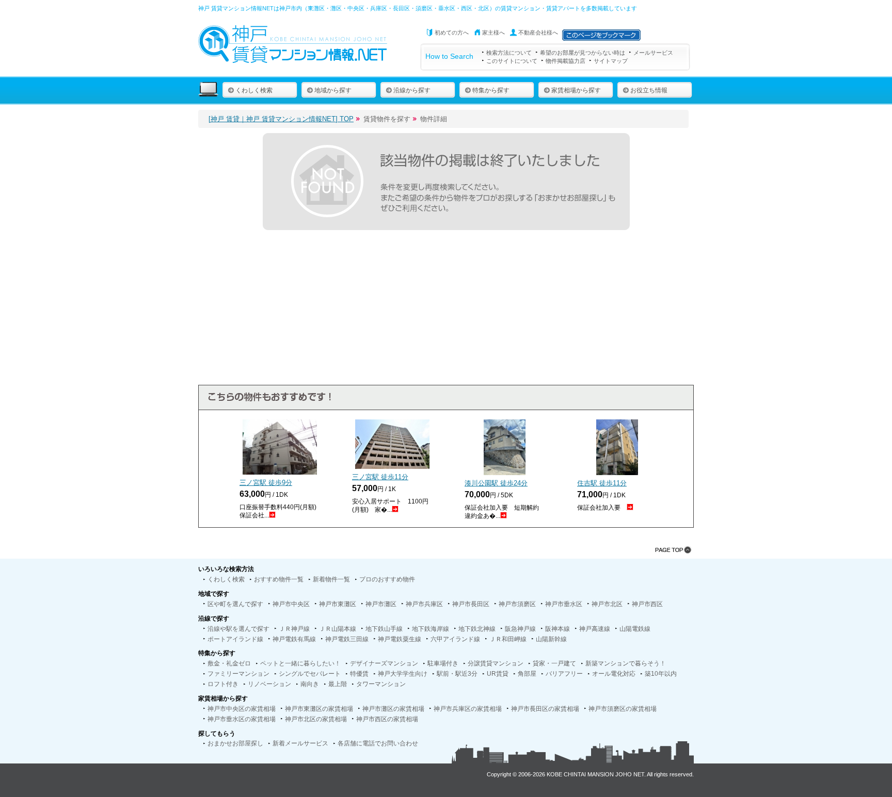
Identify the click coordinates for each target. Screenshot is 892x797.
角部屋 (527, 673)
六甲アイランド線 (455, 639)
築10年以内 (661, 673)
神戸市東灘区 (337, 604)
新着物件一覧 (331, 579)
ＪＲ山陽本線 (337, 628)
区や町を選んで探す (235, 604)
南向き (309, 684)
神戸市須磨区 (517, 604)
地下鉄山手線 (384, 628)
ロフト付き (223, 684)
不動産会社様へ (538, 32)
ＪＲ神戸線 (294, 628)
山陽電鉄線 (634, 628)
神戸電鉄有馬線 (294, 639)
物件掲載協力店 (565, 61)
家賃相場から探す (576, 90)
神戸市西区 (647, 604)
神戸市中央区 (291, 604)
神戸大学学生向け (402, 673)
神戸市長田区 (470, 604)
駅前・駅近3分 (457, 673)
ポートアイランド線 (235, 639)
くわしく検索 (254, 90)
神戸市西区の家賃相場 (387, 719)
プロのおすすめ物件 (387, 579)
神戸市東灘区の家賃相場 (319, 708)
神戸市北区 (607, 604)
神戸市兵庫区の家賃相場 (468, 708)
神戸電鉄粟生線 (399, 639)
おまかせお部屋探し (235, 743)
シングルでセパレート (310, 673)
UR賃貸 (497, 673)
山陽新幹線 (551, 639)
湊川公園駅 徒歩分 (496, 483)
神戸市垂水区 (563, 604)
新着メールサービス (300, 743)
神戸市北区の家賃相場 (316, 719)
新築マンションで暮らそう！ (625, 663)
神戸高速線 (594, 628)
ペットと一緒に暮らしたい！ (300, 663)
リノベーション (269, 684)
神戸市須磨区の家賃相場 (622, 708)
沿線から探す (412, 90)
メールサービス (653, 53)
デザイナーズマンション (384, 663)
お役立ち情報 (648, 90)
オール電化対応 (613, 673)
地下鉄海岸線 (430, 628)
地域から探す (333, 90)
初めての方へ (452, 32)
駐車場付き (442, 663)
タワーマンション (381, 684)
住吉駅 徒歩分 (602, 483)
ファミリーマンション (238, 673)
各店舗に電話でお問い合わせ (378, 743)
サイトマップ (611, 61)
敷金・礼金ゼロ (229, 663)
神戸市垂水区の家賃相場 (242, 719)
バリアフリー (564, 673)
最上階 (337, 684)
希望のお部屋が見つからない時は (582, 53)
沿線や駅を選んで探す (238, 628)
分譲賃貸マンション (495, 663)
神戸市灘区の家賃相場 (393, 708)
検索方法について (509, 53)
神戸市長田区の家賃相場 (545, 708)
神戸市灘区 (380, 604)
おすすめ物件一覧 (279, 579)
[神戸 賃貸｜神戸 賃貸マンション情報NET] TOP (281, 119)
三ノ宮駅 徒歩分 (266, 482)
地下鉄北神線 (477, 628)
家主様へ (493, 32)
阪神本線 (557, 628)
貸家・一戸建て (554, 663)
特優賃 (359, 673)
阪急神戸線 (520, 628)
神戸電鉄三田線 (347, 639)
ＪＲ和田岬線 (508, 639)
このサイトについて (511, 61)
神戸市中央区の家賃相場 (242, 708)
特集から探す (490, 90)
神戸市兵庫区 (424, 604)
